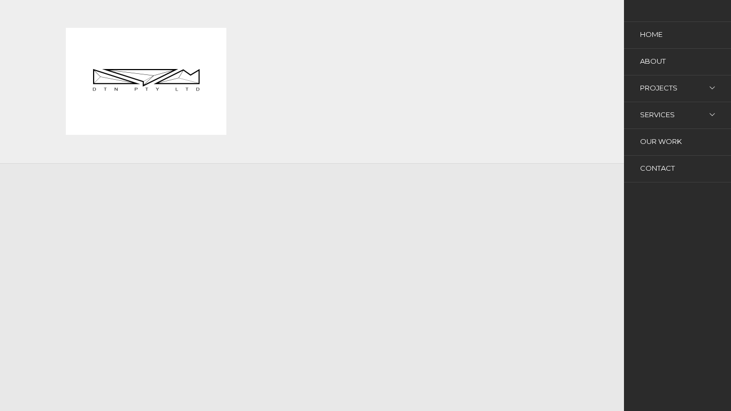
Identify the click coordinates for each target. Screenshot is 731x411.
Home (651, 34)
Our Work (661, 141)
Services (657, 114)
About (653, 61)
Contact (657, 168)
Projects (658, 87)
